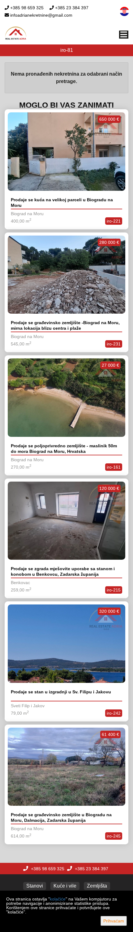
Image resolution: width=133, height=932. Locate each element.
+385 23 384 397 (71, 7)
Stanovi (34, 885)
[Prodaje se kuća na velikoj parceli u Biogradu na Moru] (66, 151)
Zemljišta (97, 885)
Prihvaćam (113, 920)
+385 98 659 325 (27, 7)
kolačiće (58, 898)
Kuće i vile (65, 885)
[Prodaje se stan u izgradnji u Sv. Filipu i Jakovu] (66, 643)
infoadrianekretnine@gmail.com (41, 15)
